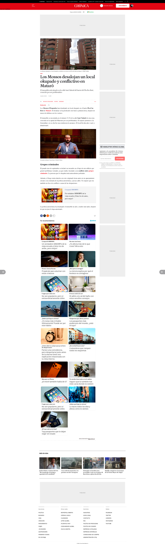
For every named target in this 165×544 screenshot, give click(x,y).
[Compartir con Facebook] (41, 215)
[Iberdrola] (90, 12)
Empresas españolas (90, 532)
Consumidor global (67, 526)
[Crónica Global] (82, 5)
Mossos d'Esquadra (48, 101)
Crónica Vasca (65, 515)
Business (41, 515)
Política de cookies (89, 526)
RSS (84, 521)
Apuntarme (119, 158)
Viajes (40, 526)
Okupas (56, 101)
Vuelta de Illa (49, 1)
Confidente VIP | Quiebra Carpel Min (95, 1)
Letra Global (65, 521)
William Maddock (83, 1)
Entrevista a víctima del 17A (59, 1)
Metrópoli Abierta (67, 512)
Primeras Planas (43, 534)
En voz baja (42, 537)
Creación (41, 521)
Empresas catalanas (90, 529)
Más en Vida (43, 453)
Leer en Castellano (5, 9)
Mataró (48, 110)
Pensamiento (42, 523)
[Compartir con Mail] (51, 215)
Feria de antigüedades (109, 1)
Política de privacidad (90, 523)
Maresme (61, 101)
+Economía (42, 529)
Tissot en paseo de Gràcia (72, 1)
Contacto (86, 518)
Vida (41, 73)
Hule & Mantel (65, 529)
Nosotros (86, 512)
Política (41, 512)
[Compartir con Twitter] (44, 215)
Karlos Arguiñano (119, 1)
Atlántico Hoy (65, 523)
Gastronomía (42, 532)
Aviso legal (87, 515)
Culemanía (64, 518)
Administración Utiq (90, 537)
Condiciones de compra (91, 534)
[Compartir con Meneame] (47, 215)
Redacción (43, 105)
